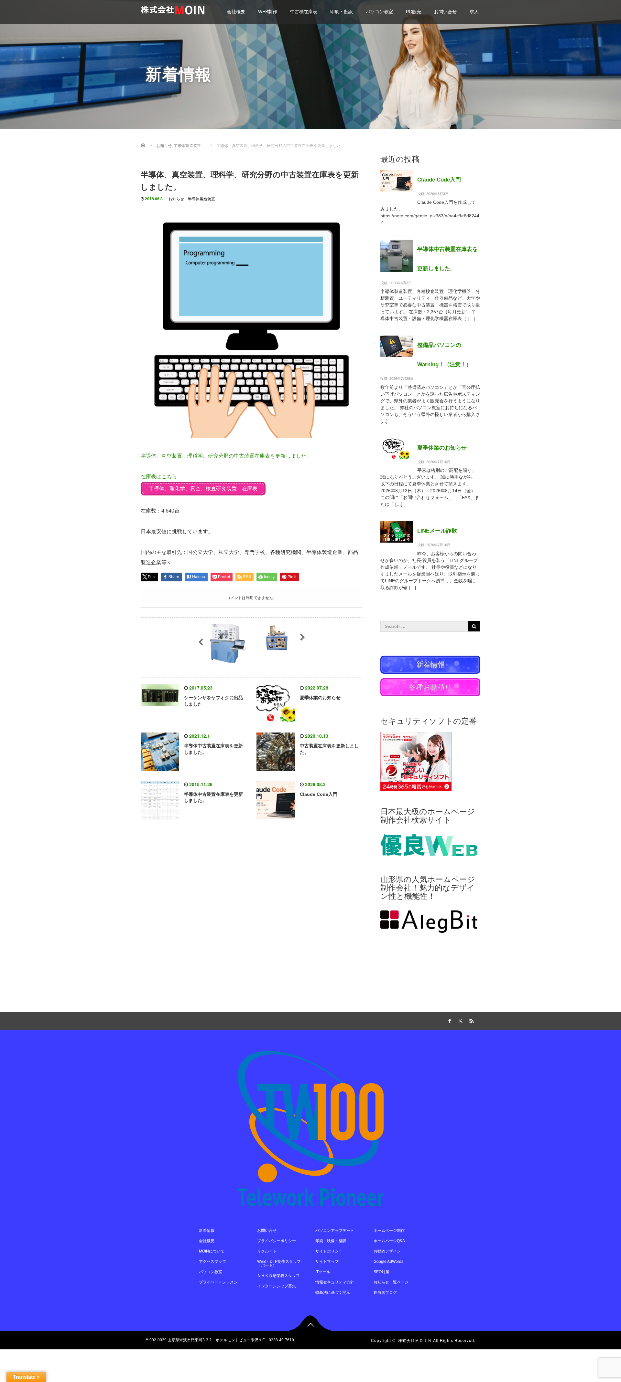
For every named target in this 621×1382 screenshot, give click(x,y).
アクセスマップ (212, 1261)
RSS (470, 1020)
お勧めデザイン (387, 1251)
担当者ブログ (385, 1292)
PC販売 (413, 11)
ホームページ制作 (389, 1230)
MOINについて (211, 1251)
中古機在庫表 (303, 11)
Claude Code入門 (318, 794)
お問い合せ (445, 11)
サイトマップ (327, 1261)
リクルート (267, 1251)
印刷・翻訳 (341, 11)
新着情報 (206, 1230)
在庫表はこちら (159, 476)
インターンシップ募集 (276, 1286)
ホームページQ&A (389, 1241)
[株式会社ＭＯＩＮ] (172, 9)
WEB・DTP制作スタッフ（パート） (279, 1263)
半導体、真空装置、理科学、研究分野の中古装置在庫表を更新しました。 (226, 456)
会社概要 (236, 11)
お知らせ (176, 199)
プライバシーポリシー (276, 1241)
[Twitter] (459, 1020)
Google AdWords (388, 1261)
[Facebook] (448, 1020)
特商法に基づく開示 (332, 1292)
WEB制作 (267, 11)
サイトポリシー (329, 1251)
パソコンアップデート (334, 1230)
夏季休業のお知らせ (320, 697)
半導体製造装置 (201, 199)
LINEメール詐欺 (437, 531)
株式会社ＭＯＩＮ (415, 1340)
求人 (474, 11)
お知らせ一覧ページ (391, 1282)
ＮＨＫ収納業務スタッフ (278, 1275)
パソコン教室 (379, 11)
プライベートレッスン (218, 1282)
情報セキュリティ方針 (334, 1282)
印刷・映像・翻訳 (330, 1241)
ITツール (322, 1272)
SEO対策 (381, 1272)
